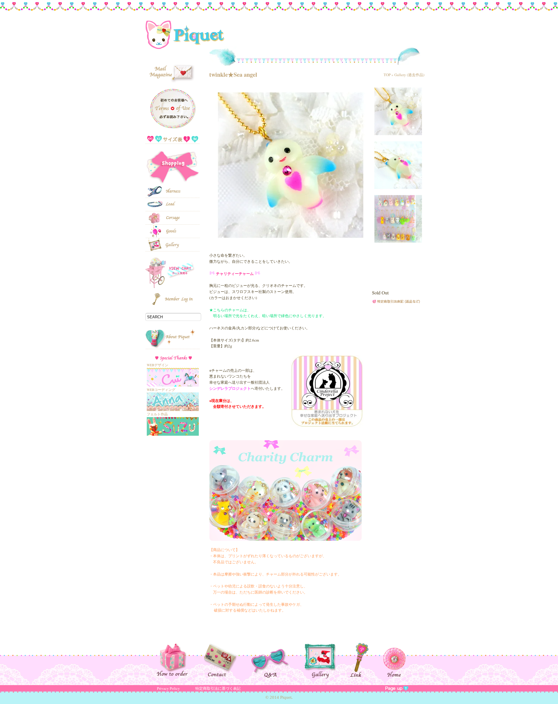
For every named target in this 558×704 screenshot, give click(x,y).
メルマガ (172, 69)
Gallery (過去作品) (409, 74)
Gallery (326, 660)
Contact (226, 660)
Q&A (277, 660)
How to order (179, 659)
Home (394, 660)
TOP (387, 74)
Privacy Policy (168, 688)
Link (366, 660)
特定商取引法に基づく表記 (218, 688)
